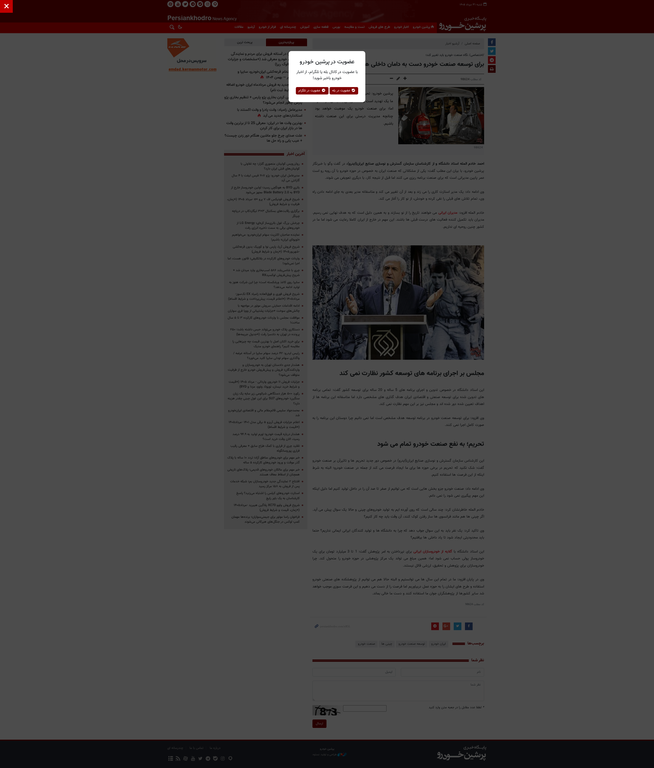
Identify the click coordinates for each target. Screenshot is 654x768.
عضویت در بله (341, 90)
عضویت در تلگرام (309, 90)
